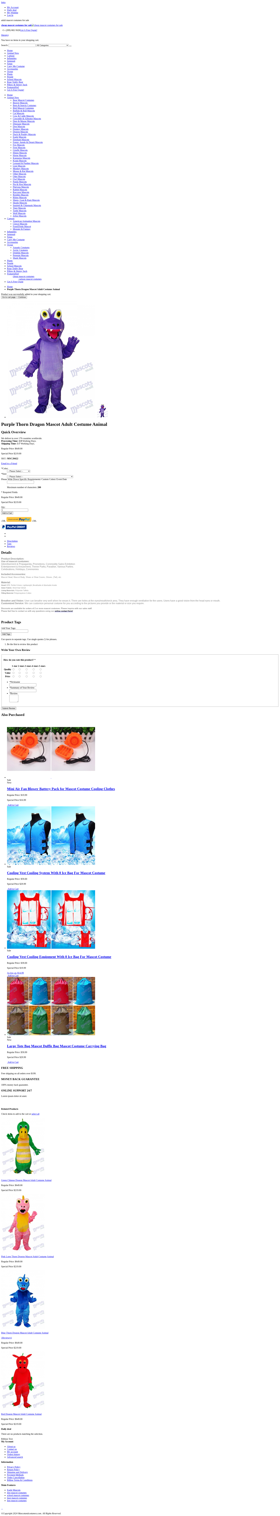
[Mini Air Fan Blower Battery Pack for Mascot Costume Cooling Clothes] (51, 777)
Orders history (13, 1454)
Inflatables (11, 58)
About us (11, 1446)
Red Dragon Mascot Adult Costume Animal (21, 1414)
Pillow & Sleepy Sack (17, 84)
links (3, 2)
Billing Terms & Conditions (20, 1480)
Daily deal (11, 10)
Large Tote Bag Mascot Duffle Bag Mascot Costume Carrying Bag (56, 1046)
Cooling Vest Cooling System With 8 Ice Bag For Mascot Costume (56, 873)
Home (10, 286)
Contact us (12, 1449)
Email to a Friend (9, 463)
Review (13, 693)
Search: (4, 45)
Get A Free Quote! (28, 30)
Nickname (14, 682)
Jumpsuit (11, 61)
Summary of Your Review (22, 687)
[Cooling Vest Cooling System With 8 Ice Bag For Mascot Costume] (51, 864)
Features (13, 87)
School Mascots (14, 79)
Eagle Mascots (13, 1490)
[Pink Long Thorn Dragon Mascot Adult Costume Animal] (23, 1251)
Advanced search (15, 1457)
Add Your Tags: (8, 628)
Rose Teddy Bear (15, 82)
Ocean (10, 71)
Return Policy (13, 1469)
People (10, 77)
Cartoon (10, 56)
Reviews (11, 546)
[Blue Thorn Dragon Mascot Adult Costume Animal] (23, 1328)
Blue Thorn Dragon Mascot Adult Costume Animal (24, 1333)
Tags (9, 543)
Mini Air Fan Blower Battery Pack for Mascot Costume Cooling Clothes (61, 789)
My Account (13, 7)
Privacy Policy (13, 1467)
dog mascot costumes (17, 1492)
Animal (13, 53)
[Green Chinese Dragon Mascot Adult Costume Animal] (23, 1175)
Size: (4, 474)
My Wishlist (12, 12)
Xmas (9, 63)
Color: (4, 468)
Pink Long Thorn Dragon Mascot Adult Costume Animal (27, 1256)
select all (35, 1114)
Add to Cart (13, 805)
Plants (10, 74)
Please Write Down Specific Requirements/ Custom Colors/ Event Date (34, 479)
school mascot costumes (18, 1495)
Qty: (3, 507)
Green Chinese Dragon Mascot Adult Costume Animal (26, 1180)
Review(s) (6, 1338)
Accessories (12, 69)
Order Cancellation (15, 1477)
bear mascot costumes (17, 1498)
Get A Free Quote (15, 281)
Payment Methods (15, 1475)
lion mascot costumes (17, 1500)
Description (12, 541)
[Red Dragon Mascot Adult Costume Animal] (23, 1409)
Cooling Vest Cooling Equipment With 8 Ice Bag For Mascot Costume (59, 957)
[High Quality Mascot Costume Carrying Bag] (51, 1034)
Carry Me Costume (16, 66)
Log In (10, 15)
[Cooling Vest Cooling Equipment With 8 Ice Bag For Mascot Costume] (51, 948)
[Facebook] (1, 1508)
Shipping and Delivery (17, 1472)
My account (12, 1452)
